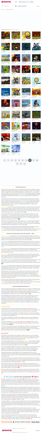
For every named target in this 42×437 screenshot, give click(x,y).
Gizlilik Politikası (22, 428)
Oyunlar (38, 6)
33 (19, 160)
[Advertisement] (21, 19)
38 (37, 160)
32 (15, 160)
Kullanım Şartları (15, 428)
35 (26, 160)
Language (38, 430)
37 (33, 160)
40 (20, 164)
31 (11, 160)
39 (17, 164)
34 (22, 160)
